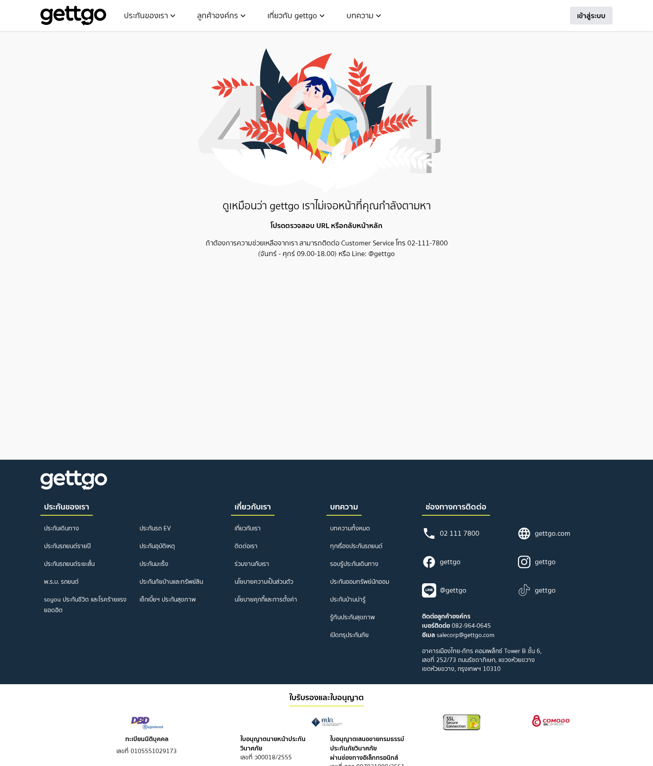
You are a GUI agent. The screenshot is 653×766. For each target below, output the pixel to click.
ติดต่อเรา (246, 546)
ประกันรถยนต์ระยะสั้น (69, 564)
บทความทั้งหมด (350, 528)
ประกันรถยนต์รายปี (67, 546)
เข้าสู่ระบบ (591, 15)
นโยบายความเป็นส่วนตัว (264, 581)
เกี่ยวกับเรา (248, 528)
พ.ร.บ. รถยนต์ (61, 581)
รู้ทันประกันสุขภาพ (352, 617)
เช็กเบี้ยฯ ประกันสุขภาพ (167, 599)
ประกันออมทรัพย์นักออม (359, 581)
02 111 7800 (459, 533)
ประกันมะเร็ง (153, 564)
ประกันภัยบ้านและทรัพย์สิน (171, 581)
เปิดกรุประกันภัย (349, 635)
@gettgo (453, 590)
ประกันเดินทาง (61, 528)
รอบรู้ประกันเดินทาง (354, 564)
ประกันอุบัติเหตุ (157, 546)
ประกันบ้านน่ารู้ (348, 599)
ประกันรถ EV (155, 528)
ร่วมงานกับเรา (252, 564)
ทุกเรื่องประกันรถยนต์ (356, 546)
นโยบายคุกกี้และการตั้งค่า (266, 599)
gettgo (450, 562)
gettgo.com (552, 533)
